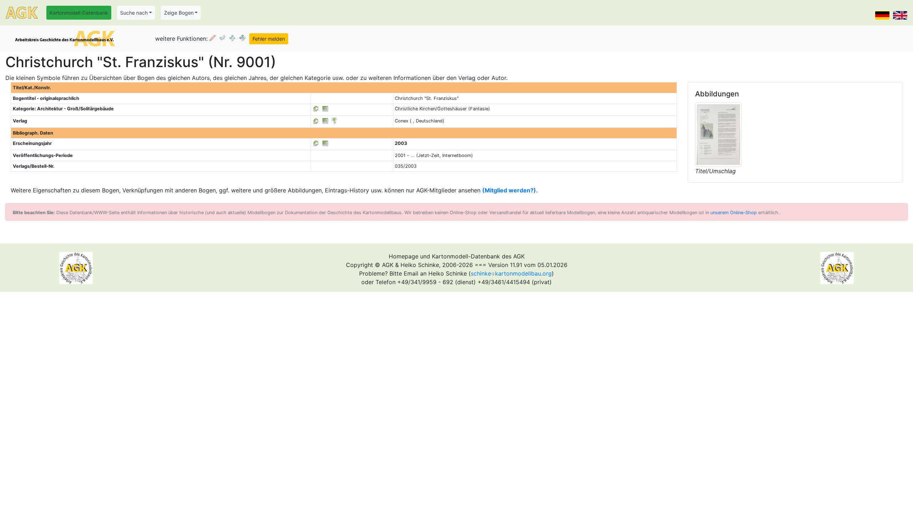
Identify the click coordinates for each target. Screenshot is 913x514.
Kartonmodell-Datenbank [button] (79, 13)
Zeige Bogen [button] (179, 13)
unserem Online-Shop (733, 212)
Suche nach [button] (134, 13)
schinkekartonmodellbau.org (511, 273)
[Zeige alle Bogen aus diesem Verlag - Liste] (316, 121)
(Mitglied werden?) (509, 190)
